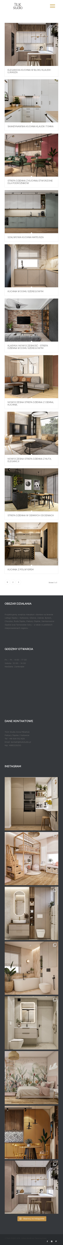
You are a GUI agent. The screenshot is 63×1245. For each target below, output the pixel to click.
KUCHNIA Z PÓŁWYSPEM (21, 569)
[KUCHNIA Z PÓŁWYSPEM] (31, 543)
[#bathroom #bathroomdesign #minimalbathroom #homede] (31, 913)
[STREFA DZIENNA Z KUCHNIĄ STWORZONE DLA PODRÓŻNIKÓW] (31, 155)
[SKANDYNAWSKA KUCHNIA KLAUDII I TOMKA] (31, 100)
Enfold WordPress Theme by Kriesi (34, 1238)
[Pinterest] (56, 1241)
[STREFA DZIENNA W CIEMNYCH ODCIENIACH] (31, 489)
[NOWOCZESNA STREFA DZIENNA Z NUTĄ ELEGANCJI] (31, 433)
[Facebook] (47, 1241)
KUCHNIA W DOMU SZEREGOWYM (25, 291)
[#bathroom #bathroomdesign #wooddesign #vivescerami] (31, 968)
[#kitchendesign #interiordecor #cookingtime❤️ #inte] (31, 803)
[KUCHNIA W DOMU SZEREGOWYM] (31, 265)
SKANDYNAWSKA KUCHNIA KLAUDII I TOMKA (30, 126)
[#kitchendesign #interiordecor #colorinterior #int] (31, 1132)
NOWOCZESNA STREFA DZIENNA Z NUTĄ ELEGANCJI (29, 460)
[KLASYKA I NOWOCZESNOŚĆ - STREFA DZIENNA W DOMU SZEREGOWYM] (31, 320)
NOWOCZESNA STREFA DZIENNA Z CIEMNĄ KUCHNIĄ (30, 403)
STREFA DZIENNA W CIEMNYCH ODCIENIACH (31, 515)
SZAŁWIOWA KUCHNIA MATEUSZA (26, 237)
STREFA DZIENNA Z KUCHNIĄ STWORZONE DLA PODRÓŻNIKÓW (30, 182)
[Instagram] (52, 1241)
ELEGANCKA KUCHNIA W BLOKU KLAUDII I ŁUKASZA (29, 71)
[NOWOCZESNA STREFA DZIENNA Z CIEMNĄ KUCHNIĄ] (31, 376)
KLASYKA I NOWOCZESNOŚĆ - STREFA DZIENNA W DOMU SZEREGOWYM (28, 346)
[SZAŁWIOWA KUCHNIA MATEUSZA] (31, 211)
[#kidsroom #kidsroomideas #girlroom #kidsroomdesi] (31, 858)
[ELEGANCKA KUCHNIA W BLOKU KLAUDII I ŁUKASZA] (31, 44)
